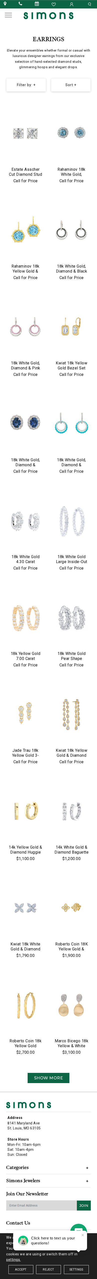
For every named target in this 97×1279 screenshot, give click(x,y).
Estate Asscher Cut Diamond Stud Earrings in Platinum (25, 177)
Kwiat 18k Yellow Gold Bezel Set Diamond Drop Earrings (71, 370)
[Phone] (20, 4)
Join (83, 1205)
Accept (20, 1269)
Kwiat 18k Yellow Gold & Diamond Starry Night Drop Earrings (71, 758)
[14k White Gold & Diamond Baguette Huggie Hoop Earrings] (71, 812)
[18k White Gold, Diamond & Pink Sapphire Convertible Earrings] (25, 328)
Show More (48, 1078)
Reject (48, 1269)
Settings (76, 1269)
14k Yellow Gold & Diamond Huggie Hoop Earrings (25, 852)
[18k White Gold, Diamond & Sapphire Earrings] (25, 425)
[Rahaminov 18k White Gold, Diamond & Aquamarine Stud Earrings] (71, 134)
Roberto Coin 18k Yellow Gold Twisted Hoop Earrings (25, 1048)
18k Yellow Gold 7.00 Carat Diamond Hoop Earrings (26, 661)
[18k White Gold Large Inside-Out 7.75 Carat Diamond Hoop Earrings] (71, 521)
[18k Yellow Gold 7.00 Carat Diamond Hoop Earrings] (25, 618)
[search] (90, 4)
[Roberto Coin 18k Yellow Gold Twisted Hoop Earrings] (25, 1006)
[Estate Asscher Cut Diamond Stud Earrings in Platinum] (25, 134)
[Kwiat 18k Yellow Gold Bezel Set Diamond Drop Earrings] (71, 328)
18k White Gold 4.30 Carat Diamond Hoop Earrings (25, 564)
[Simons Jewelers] (48, 15)
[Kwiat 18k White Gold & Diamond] (25, 909)
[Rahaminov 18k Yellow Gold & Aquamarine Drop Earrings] (25, 231)
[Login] (72, 4)
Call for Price (25, 180)
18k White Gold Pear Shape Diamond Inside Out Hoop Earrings (72, 661)
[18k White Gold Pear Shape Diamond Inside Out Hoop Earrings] (71, 618)
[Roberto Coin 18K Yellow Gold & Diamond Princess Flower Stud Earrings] (71, 909)
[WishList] (54, 4)
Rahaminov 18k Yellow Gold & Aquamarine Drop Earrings (26, 274)
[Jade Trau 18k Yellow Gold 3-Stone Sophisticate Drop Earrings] (25, 715)
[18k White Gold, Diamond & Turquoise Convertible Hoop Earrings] (71, 425)
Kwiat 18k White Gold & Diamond (25, 946)
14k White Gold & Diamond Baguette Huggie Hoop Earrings (71, 855)
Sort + (70, 85)
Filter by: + (26, 85)
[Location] (5, 4)
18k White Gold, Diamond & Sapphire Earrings (25, 465)
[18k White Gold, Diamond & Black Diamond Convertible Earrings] (71, 231)
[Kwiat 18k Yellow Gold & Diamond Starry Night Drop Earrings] (71, 715)
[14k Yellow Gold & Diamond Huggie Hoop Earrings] (25, 812)
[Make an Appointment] (37, 4)
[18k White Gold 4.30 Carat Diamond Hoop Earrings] (25, 521)
